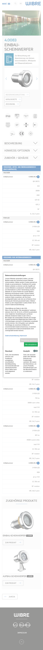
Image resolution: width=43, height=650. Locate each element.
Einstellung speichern (29, 340)
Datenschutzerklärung (12, 336)
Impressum (23, 336)
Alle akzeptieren (31, 344)
